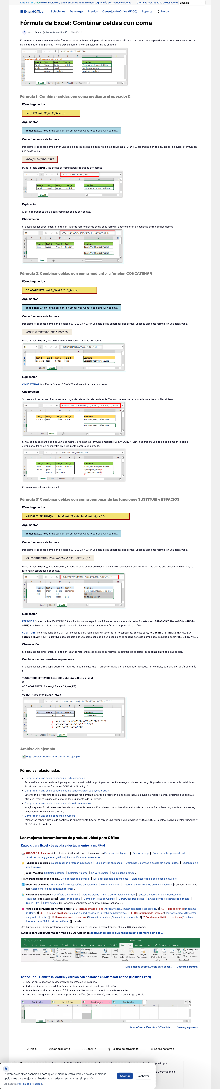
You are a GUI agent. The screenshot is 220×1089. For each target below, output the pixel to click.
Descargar (76, 11)
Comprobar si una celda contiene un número (50, 815)
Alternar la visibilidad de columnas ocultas (148, 884)
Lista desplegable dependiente (110, 878)
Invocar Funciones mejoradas (83, 857)
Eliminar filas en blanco (109, 862)
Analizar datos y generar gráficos (46, 857)
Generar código (141, 853)
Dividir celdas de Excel (55, 921)
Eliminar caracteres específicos (138, 908)
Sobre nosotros (164, 1048)
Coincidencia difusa (123, 872)
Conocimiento (61, 1048)
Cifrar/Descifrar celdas (131, 898)
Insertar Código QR (176, 912)
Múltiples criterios (54, 872)
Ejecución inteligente (116, 853)
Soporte (147, 11)
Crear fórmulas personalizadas (170, 853)
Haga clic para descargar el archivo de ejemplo (53, 756)
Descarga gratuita (187, 966)
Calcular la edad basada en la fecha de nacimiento (97, 912)
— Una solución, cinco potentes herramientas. (76, 2)
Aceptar (125, 1075)
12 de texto (89, 908)
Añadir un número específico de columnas (73, 884)
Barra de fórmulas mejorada (119, 894)
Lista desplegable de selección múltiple (154, 878)
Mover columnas (110, 884)
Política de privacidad (125, 1048)
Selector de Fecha (69, 898)
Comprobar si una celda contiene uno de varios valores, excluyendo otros (67, 790)
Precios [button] (93, 11)
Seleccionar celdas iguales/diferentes (52, 888)
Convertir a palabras (99, 917)
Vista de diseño (90, 894)
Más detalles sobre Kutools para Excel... (148, 966)
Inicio (33, 1048)
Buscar (165, 11)
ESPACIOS (28, 621)
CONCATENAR (31, 384)
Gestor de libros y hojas (152, 894)
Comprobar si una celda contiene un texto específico (55, 778)
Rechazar (143, 1075)
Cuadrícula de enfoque (65, 894)
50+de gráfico (172, 908)
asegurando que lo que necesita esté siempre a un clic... (126, 932)
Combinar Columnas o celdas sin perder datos (152, 862)
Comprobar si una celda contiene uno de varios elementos (58, 803)
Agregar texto (112, 908)
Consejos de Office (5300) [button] (119, 11)
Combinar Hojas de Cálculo (99, 898)
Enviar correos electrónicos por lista (168, 898)
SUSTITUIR (28, 632)
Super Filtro (32, 902)
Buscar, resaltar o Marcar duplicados (71, 862)
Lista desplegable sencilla (74, 878)
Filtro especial (51, 902)
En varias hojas (99, 872)
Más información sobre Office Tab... (151, 1027)
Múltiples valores (77, 872)
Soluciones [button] (58, 11)
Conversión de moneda (125, 917)
